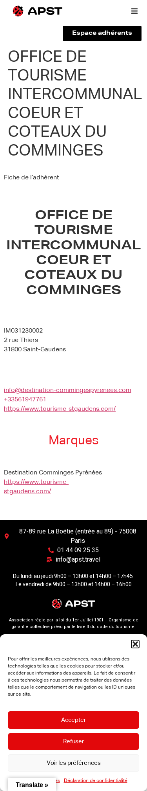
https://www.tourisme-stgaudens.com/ (60, 409)
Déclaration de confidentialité (95, 780)
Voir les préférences (74, 763)
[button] (135, 644)
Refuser (73, 741)
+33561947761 (25, 400)
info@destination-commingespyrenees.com (67, 390)
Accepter (73, 720)
